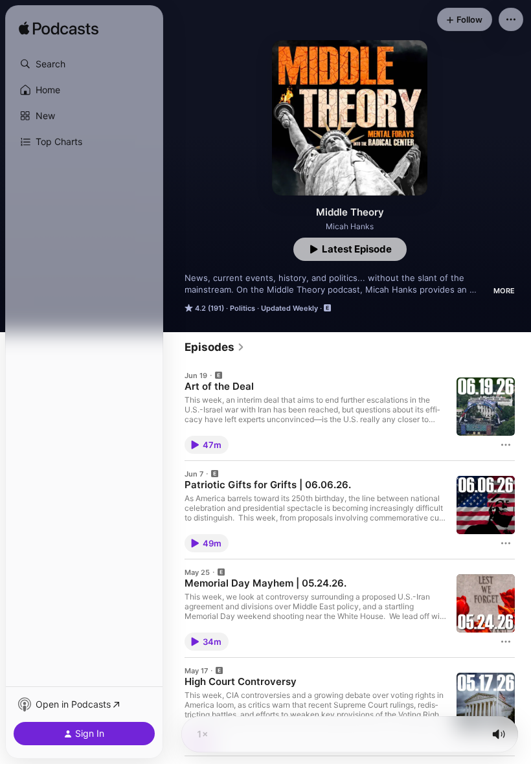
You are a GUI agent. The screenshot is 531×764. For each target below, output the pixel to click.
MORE (504, 290)
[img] (58, 29)
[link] (215, 347)
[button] (84, 64)
